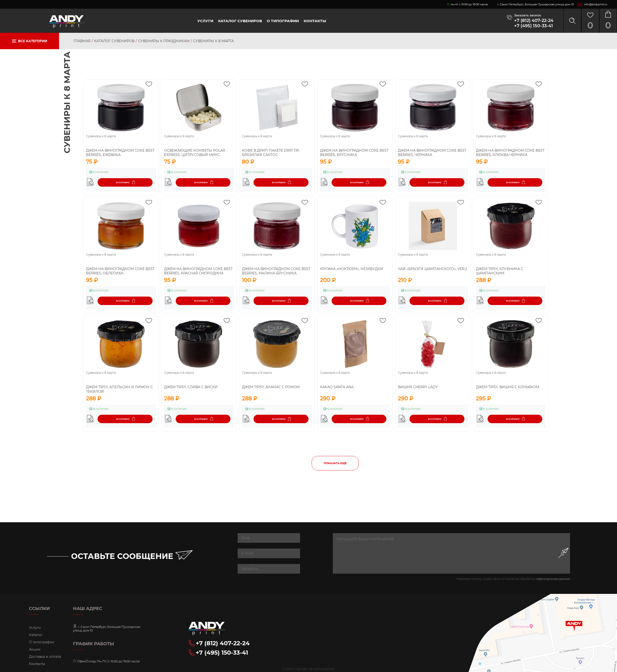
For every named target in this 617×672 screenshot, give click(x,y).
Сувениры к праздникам (163, 41)
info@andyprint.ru (595, 4)
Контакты (315, 21)
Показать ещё (335, 463)
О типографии (283, 21)
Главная (82, 41)
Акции (34, 649)
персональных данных (553, 579)
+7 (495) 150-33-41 (533, 25)
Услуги (205, 21)
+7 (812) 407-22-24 (533, 20)
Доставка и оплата (45, 656)
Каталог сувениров (240, 21)
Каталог (36, 635)
